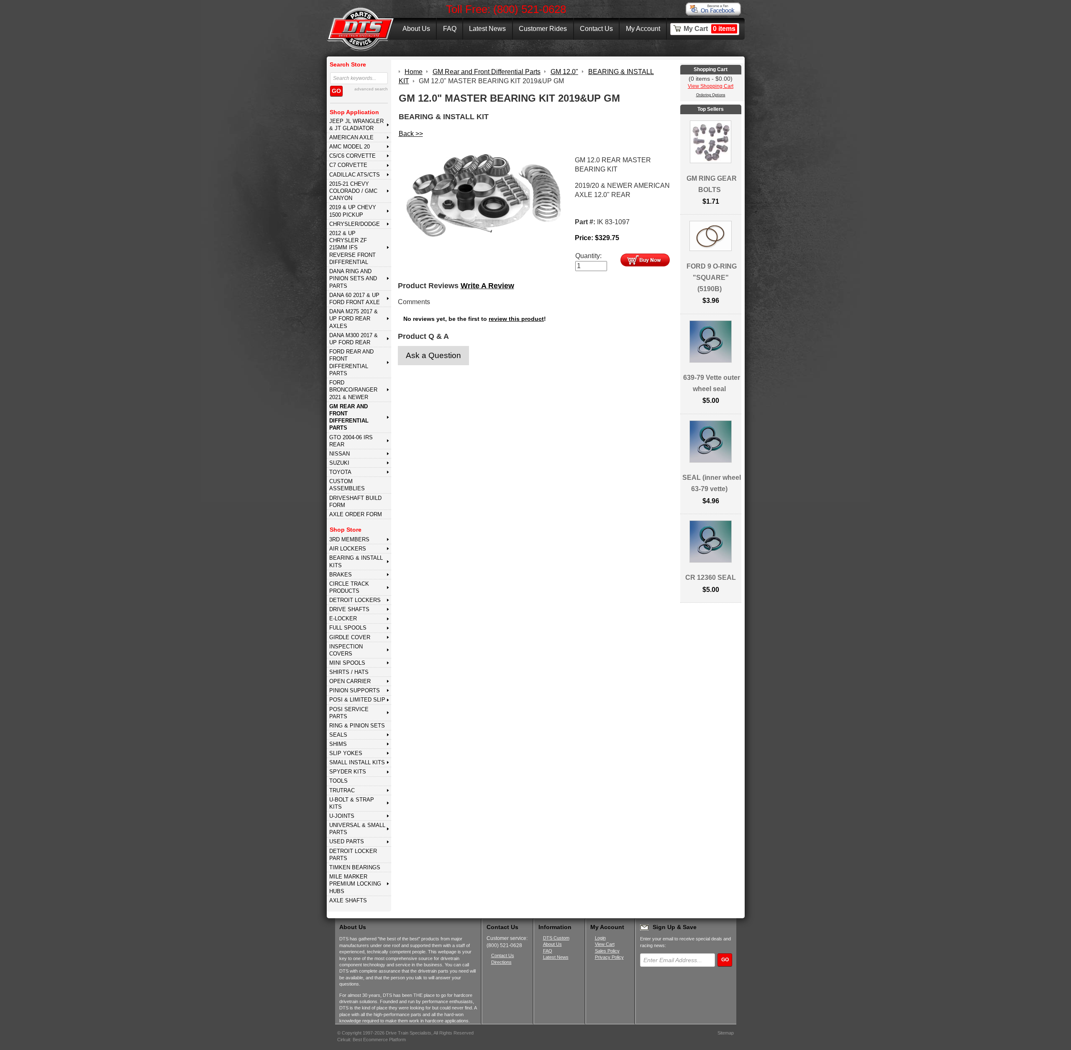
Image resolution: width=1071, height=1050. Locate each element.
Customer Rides (543, 28)
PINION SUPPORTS (354, 690)
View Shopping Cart (710, 86)
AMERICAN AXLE (351, 137)
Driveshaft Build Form (355, 501)
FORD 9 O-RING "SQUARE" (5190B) (712, 277)
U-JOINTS (341, 816)
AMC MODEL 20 (349, 146)
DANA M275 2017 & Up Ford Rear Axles (353, 318)
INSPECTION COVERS (346, 650)
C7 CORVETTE (348, 165)
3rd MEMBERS (349, 539)
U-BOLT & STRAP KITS (351, 803)
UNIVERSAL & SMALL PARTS (357, 828)
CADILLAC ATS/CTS (354, 175)
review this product (516, 319)
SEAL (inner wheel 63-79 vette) (711, 483)
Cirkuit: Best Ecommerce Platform (371, 1039)
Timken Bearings (354, 867)
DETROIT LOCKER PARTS (353, 854)
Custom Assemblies (347, 485)
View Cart (605, 944)
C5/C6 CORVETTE (352, 156)
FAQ (449, 28)
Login (600, 937)
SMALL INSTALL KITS (357, 762)
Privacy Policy (609, 957)
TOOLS (338, 781)
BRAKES (340, 574)
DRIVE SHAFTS (349, 609)
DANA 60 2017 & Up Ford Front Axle (354, 298)
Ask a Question (433, 355)
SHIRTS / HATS (349, 672)
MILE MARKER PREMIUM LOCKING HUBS (355, 883)
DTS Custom (556, 937)
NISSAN (339, 454)
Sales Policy (607, 950)
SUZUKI (339, 463)
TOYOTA (340, 472)
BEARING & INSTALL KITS (356, 561)
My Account (643, 28)
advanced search (371, 89)
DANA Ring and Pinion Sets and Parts (353, 278)
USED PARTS (346, 841)
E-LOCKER (343, 618)
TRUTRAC (342, 790)
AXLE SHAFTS (348, 900)
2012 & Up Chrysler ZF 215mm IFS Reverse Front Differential (352, 247)
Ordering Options (710, 95)
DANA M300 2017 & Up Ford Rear (353, 339)
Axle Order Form (355, 514)
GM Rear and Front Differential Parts (349, 417)
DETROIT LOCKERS (355, 600)
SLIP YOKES (345, 753)
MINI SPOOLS (347, 663)
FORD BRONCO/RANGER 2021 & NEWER (353, 389)
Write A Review (487, 286)
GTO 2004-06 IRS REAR (351, 441)
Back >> (411, 133)
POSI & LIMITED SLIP (357, 700)
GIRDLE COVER (349, 637)
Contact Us (596, 28)
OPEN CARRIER (350, 681)
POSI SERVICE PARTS (349, 713)
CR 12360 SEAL (710, 577)
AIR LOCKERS (347, 548)
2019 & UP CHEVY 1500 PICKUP (352, 211)
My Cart (709, 28)
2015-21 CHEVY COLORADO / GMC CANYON (353, 191)
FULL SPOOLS (347, 628)
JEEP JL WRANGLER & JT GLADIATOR (356, 124)
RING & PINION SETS (357, 725)
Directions (501, 962)
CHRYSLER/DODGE (354, 224)
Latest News (487, 28)
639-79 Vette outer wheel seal (711, 383)
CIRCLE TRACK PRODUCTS (349, 587)
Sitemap (725, 1032)
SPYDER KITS (347, 771)
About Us (416, 28)
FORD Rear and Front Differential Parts (351, 362)
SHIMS (338, 744)
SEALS (338, 735)
